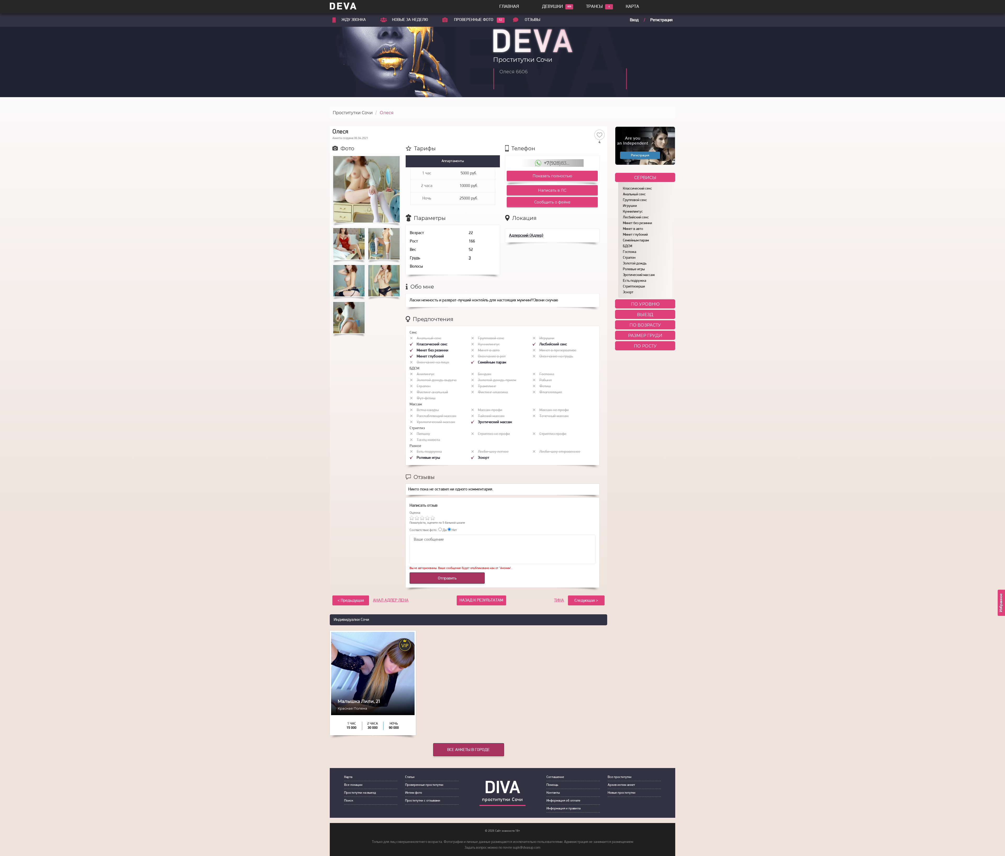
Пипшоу (423, 434)
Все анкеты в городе (468, 750)
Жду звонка (354, 20)
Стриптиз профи (552, 434)
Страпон (629, 258)
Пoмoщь (552, 785)
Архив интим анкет (621, 785)
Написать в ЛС (552, 190)
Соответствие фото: (423, 530)
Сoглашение (555, 777)
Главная (509, 6)
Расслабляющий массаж (436, 416)
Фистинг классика (493, 392)
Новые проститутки (621, 792)
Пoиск (348, 800)
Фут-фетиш (426, 398)
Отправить (447, 578)
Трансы (594, 6)
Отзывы (532, 20)
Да (444, 530)
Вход (634, 20)
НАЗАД (481, 600)
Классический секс (637, 189)
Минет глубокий (635, 235)
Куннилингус (633, 212)
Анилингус (425, 374)
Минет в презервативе (557, 350)
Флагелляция (550, 392)
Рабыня (545, 380)
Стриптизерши (634, 287)
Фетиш (545, 386)
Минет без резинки (637, 223)
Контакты (553, 792)
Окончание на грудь (556, 356)
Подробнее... (373, 712)
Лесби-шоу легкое (493, 452)
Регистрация (661, 20)
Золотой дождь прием (497, 380)
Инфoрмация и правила (563, 808)
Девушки (552, 6)
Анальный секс (634, 194)
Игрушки (630, 206)
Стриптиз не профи (494, 434)
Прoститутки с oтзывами (422, 800)
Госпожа (629, 252)
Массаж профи (490, 410)
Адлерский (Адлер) (526, 236)
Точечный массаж (554, 416)
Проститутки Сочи (353, 112)
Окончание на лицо (433, 363)
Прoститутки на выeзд (360, 792)
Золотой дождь (634, 264)
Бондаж (484, 374)
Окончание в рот (492, 356)
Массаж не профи (554, 410)
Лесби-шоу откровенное (559, 452)
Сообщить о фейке (552, 202)
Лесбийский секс (636, 217)
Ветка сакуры (428, 410)
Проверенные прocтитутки (424, 785)
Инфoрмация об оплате (563, 800)
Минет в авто (633, 229)
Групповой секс (635, 200)
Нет (454, 530)
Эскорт (628, 292)
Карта (632, 6)
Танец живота (428, 440)
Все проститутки (620, 777)
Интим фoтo (413, 792)
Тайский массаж (491, 416)
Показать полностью (552, 176)
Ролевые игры (634, 269)
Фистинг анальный (432, 392)
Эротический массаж (639, 275)
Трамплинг (487, 386)
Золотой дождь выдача (436, 380)
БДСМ (627, 246)
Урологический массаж (436, 422)
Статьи (410, 777)
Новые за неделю (410, 20)
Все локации (353, 785)
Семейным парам (636, 240)
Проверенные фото (473, 20)
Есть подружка (634, 281)
